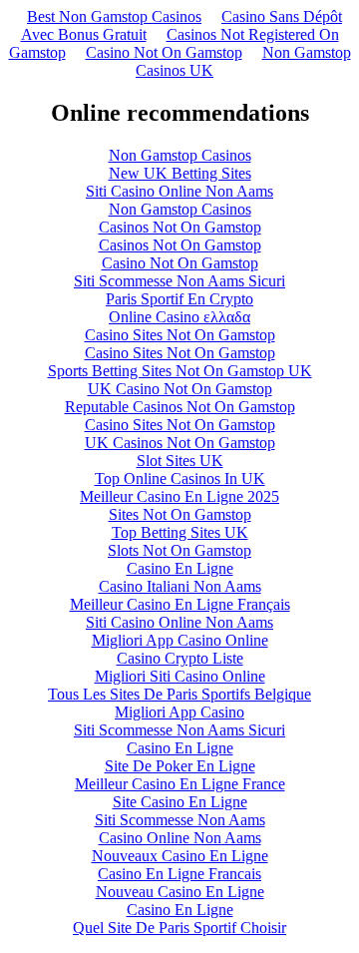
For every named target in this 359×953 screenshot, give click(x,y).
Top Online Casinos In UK (180, 478)
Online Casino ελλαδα (179, 316)
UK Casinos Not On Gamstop (180, 442)
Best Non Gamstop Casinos (114, 16)
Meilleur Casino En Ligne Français (180, 604)
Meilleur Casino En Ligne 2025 (179, 496)
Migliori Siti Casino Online (180, 676)
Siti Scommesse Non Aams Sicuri (179, 280)
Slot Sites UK (180, 460)
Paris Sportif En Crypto (179, 298)
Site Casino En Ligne (180, 801)
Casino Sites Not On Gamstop (180, 334)
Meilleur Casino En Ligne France (180, 783)
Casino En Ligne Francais (179, 873)
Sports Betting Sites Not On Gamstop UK (180, 370)
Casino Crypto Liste (180, 658)
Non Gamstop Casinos (180, 155)
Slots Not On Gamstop (179, 550)
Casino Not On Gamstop (164, 52)
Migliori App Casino (179, 712)
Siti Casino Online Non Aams (179, 191)
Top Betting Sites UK (180, 532)
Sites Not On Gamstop (180, 514)
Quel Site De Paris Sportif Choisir (179, 927)
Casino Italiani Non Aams (180, 586)
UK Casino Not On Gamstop (180, 388)
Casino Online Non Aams (180, 837)
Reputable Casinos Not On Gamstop (180, 406)
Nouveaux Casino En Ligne (180, 855)
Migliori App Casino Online (180, 640)
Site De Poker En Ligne (180, 765)
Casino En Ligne (180, 568)
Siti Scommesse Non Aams (180, 819)
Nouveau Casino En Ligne (180, 891)
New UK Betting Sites (180, 173)
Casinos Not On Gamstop (180, 227)
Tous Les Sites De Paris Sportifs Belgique (179, 694)
